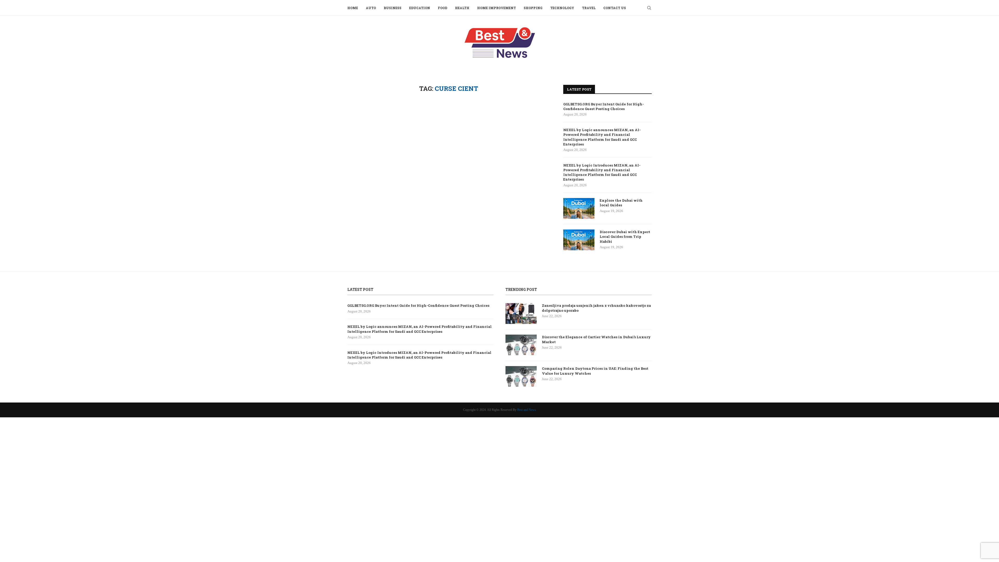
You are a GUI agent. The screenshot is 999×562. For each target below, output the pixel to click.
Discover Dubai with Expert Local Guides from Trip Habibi (625, 236)
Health (462, 8)
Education (419, 8)
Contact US (614, 8)
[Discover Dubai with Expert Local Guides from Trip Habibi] (578, 239)
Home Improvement (496, 8)
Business (392, 8)
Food (442, 8)
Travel (588, 8)
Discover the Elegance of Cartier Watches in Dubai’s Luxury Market (596, 339)
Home (352, 8)
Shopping (533, 8)
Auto (371, 8)
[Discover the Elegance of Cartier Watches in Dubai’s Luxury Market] (521, 345)
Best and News (526, 410)
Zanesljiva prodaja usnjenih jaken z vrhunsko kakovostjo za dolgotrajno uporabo (596, 307)
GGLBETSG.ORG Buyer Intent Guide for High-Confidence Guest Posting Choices (603, 106)
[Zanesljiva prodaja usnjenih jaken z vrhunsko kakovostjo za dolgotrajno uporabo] (521, 313)
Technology (562, 8)
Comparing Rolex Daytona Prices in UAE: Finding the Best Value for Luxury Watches (595, 370)
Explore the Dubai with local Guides (621, 202)
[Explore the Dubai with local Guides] (578, 208)
